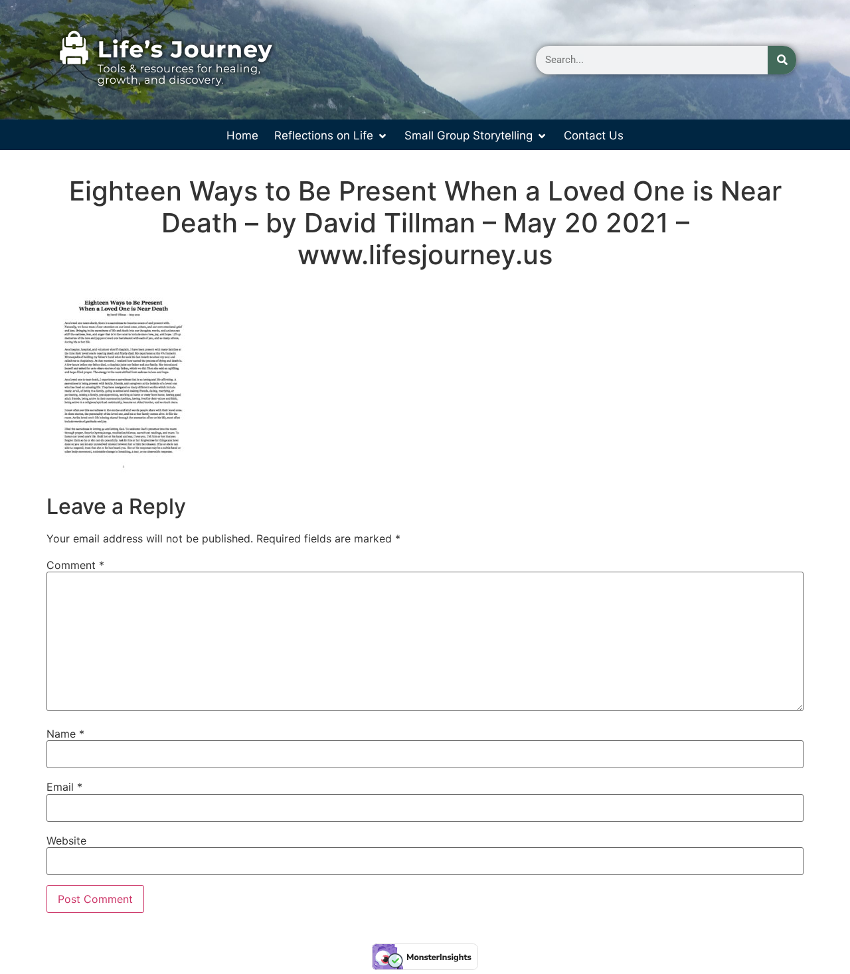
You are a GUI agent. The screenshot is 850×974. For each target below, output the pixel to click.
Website (66, 840)
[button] (331, 136)
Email (64, 786)
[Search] (782, 60)
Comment (75, 565)
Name (65, 733)
